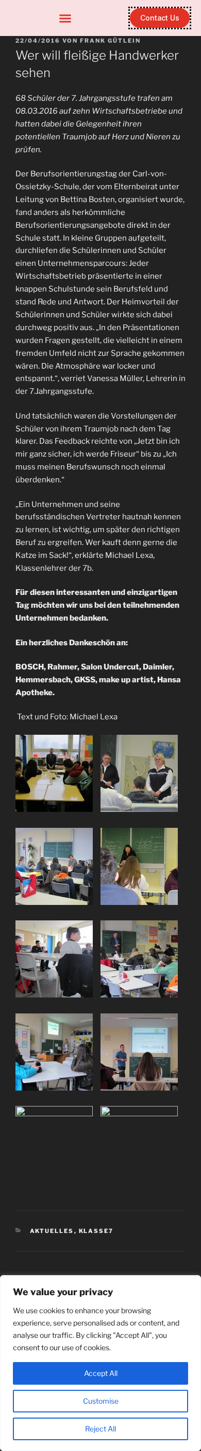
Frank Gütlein (110, 40)
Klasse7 (96, 1231)
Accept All (101, 1373)
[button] (65, 18)
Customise (101, 1400)
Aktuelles (52, 1231)
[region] (100, 1363)
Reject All (100, 1428)
